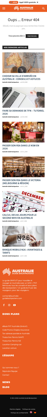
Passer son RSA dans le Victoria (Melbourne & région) (21, 181)
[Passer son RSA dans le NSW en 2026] (23, 132)
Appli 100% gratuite (23, 2)
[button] (4, 8)
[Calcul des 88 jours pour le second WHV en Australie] (23, 201)
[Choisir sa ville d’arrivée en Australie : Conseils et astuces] (23, 62)
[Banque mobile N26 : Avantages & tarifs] (23, 236)
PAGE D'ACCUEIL (32, 36)
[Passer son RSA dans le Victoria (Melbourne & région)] (23, 167)
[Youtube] (14, 305)
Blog (6, 387)
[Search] (43, 9)
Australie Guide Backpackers (10, 82)
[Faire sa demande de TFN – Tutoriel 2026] (23, 97)
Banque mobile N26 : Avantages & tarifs (22, 251)
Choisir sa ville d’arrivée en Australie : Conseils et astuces (21, 77)
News (6, 382)
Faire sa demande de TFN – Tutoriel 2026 (23, 112)
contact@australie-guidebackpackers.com (12, 297)
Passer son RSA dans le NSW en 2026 (20, 147)
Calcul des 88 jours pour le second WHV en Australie (19, 216)
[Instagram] (9, 305)
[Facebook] (4, 305)
